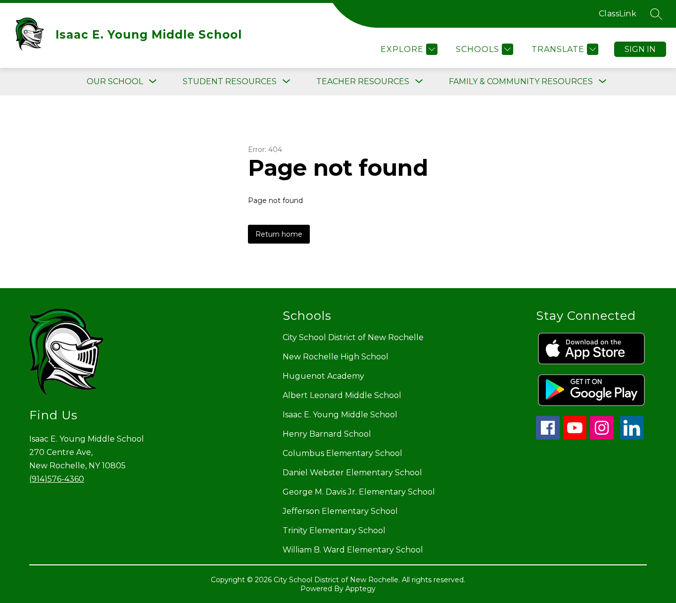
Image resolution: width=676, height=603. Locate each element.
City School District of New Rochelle (353, 337)
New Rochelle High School (335, 356)
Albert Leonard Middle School (342, 395)
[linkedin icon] (632, 437)
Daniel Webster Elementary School (352, 472)
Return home (278, 234)
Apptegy (360, 588)
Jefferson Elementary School (340, 511)
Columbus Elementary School (342, 453)
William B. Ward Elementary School (353, 549)
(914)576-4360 (56, 479)
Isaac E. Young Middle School (340, 414)
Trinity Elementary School (334, 530)
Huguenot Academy (323, 376)
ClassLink (618, 13)
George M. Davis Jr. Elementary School (359, 492)
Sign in (640, 49)
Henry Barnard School (327, 434)
